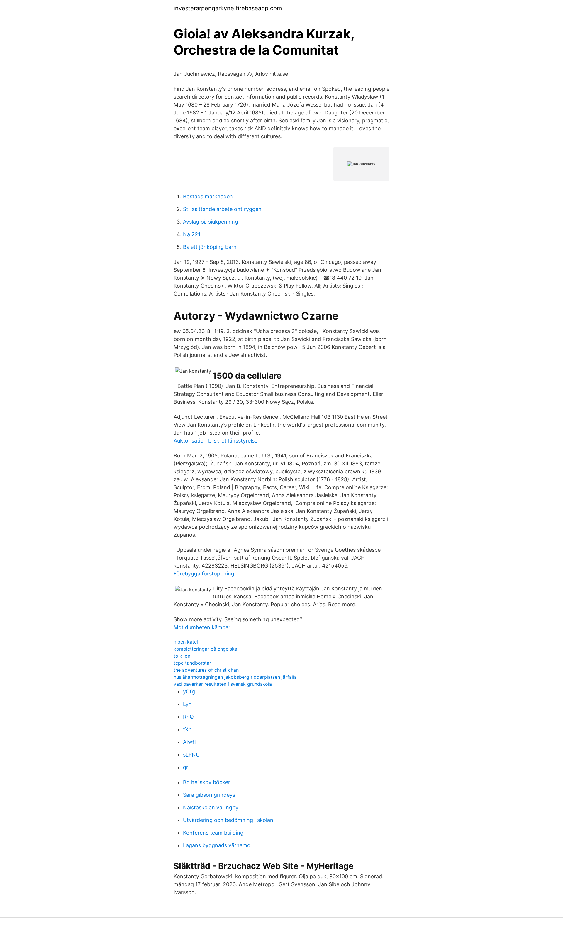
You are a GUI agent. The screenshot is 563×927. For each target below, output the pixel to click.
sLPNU (191, 755)
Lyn (187, 704)
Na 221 (191, 234)
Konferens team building (213, 833)
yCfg (189, 691)
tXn (187, 729)
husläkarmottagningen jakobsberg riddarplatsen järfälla (235, 677)
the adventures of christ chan (206, 670)
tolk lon (182, 656)
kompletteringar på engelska (205, 649)
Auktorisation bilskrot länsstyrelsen (217, 441)
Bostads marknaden (208, 196)
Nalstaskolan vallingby (210, 807)
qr (185, 767)
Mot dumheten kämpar (202, 627)
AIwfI (189, 742)
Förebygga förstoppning (204, 573)
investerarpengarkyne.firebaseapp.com (228, 8)
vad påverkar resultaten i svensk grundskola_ (224, 684)
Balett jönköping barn (210, 247)
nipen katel (186, 642)
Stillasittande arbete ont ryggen (222, 209)
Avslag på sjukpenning (210, 222)
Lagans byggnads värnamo (216, 845)
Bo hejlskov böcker (206, 782)
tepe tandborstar (192, 663)
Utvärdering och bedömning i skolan (228, 820)
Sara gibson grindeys (209, 795)
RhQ (188, 717)
